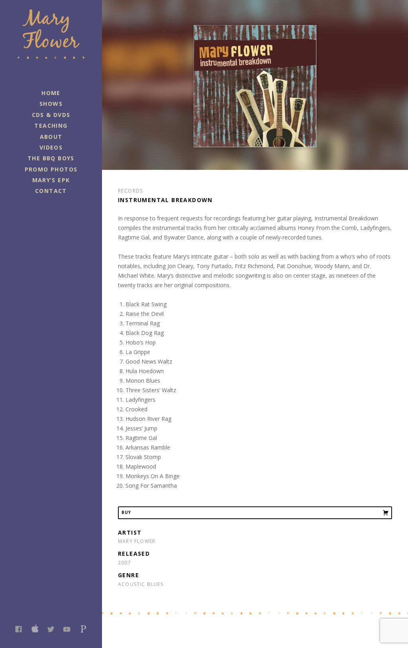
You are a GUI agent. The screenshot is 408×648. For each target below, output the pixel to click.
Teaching (50, 125)
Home (51, 93)
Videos (51, 147)
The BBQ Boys (51, 158)
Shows (51, 103)
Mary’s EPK (51, 180)
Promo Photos (51, 169)
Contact (51, 191)
